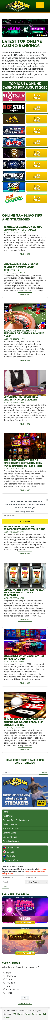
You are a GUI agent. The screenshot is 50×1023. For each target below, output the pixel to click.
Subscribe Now (25, 521)
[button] (25, 504)
